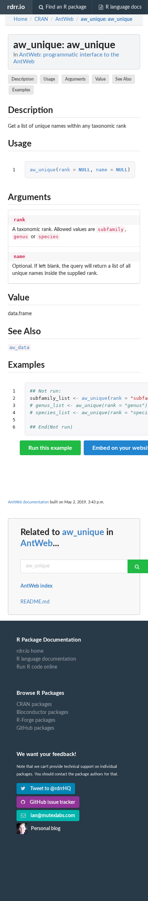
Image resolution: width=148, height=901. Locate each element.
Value (100, 79)
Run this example (50, 448)
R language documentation (46, 659)
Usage (49, 79)
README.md (35, 602)
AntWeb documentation (28, 502)
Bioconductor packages (42, 712)
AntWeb (36, 543)
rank (64, 169)
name (101, 169)
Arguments (75, 79)
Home (20, 19)
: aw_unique (106, 19)
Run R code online (37, 667)
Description (22, 79)
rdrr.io (16, 7)
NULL (84, 169)
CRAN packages (34, 704)
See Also (123, 79)
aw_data (19, 347)
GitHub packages (35, 728)
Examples (21, 90)
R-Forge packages (36, 720)
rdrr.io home (30, 651)
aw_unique (43, 169)
